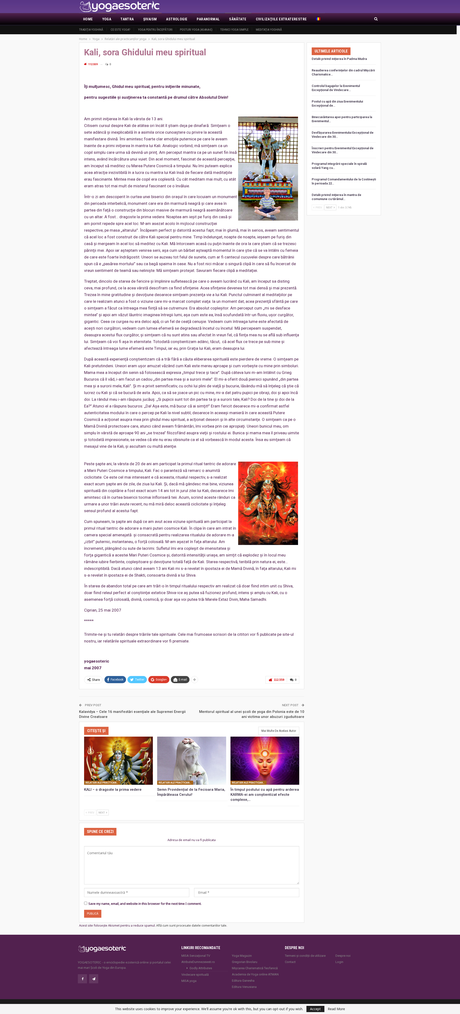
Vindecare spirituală (195, 974)
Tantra (127, 19)
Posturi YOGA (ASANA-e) (196, 29)
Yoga (106, 19)
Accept (315, 1009)
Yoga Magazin (242, 955)
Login (339, 962)
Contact (290, 962)
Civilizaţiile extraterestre (281, 19)
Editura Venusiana (244, 987)
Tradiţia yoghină (91, 29)
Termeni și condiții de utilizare (305, 955)
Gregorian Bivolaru (244, 962)
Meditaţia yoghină (269, 29)
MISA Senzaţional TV (195, 955)
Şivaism (150, 19)
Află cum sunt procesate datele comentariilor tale (191, 925)
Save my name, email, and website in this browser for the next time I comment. (144, 903)
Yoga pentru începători (155, 29)
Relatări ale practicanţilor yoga (103, 782)
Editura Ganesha (243, 980)
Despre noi (343, 955)
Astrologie (176, 19)
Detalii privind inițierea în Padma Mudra (339, 59)
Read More (336, 1009)
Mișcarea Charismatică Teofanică (255, 968)
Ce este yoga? (120, 29)
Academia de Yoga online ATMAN (255, 974)
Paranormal (208, 19)
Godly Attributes (201, 968)
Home (88, 19)
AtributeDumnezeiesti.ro (198, 962)
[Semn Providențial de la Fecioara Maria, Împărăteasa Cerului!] (191, 761)
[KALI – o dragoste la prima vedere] (118, 761)
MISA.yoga (188, 981)
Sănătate (237, 19)
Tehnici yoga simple (234, 29)
